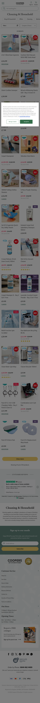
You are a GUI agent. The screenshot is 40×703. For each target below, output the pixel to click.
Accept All (26, 121)
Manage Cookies (13, 121)
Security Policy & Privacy (25, 116)
